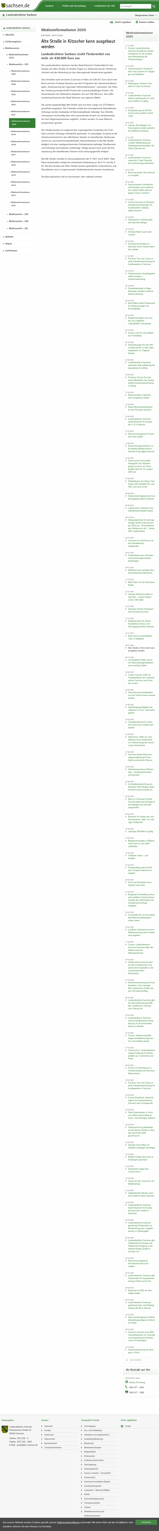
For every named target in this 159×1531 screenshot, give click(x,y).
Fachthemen (11, 251)
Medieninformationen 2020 (21, 123)
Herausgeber (8, 1420)
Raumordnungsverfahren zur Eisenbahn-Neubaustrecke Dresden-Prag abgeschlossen (141, 449)
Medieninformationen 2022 (20, 103)
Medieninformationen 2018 (20, 143)
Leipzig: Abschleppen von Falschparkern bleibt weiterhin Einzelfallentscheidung (141, 128)
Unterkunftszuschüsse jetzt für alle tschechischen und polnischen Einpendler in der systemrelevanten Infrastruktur (140, 968)
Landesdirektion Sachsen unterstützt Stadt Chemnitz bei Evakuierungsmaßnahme (141, 160)
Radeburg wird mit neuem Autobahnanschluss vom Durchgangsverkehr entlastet (141, 624)
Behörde (9, 237)
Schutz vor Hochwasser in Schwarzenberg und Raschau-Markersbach (141, 1071)
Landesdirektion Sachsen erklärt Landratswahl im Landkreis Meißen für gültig (141, 98)
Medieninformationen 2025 (20, 72)
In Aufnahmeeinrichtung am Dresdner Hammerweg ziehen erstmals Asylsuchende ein (141, 787)
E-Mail (128, 1426)
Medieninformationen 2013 (20, 194)
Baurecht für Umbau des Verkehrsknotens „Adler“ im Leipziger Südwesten (141, 819)
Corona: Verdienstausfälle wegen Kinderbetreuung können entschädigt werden (141, 1038)
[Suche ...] (154, 6)
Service (44, 1420)
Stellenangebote (13, 42)
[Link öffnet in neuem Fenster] (15, 8)
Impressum (49, 1435)
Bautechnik (89, 1443)
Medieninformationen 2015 (20, 173)
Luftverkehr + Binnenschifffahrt (97, 1490)
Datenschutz (49, 1439)
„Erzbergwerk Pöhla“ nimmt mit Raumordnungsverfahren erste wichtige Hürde (140, 663)
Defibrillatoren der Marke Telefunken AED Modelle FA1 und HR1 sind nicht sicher (141, 484)
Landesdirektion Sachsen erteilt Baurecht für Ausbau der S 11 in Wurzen (140, 422)
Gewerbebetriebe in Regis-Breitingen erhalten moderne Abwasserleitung (140, 291)
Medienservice (12, 48)
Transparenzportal (92, 1503)
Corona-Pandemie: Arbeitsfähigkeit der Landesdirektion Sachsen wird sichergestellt (141, 1100)
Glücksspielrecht (91, 1469)
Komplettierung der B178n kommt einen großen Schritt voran (140, 113)
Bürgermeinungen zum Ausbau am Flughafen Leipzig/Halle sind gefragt (140, 321)
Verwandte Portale (90, 1420)
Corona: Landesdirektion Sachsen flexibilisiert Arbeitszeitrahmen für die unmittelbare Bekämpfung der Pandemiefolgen (141, 54)
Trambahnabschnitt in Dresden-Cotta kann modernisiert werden (140, 725)
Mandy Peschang (137, 1382)
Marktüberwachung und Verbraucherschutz (94, 1513)
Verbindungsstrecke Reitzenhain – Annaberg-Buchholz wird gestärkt (141, 772)
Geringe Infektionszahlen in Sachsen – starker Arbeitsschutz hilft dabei (140, 597)
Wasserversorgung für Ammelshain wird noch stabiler (138, 1263)
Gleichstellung (90, 1465)
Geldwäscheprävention (94, 1460)
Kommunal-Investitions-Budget (97, 1482)
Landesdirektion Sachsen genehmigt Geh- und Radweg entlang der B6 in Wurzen (141, 1305)
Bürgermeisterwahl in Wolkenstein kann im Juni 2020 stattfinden (141, 844)
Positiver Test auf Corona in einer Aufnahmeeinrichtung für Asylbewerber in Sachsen (141, 261)
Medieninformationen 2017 (20, 153)
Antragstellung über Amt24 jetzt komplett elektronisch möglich (140, 870)
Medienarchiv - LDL (18, 229)
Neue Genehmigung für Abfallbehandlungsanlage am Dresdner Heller (141, 1320)
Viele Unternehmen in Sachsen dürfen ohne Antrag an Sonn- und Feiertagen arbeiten (141, 1115)
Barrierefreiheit (50, 1443)
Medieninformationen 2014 (20, 183)
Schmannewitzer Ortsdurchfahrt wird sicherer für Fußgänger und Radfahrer (141, 71)
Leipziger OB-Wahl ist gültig (140, 831)
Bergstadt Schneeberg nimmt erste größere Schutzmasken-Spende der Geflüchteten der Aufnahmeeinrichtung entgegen (141, 900)
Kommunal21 (89, 1477)
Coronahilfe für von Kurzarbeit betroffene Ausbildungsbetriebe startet (141, 918)
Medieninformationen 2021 (20, 113)
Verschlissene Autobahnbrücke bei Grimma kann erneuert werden (141, 695)
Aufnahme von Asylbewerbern (96, 1435)
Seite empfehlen (129, 1420)
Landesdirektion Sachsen (21, 15)
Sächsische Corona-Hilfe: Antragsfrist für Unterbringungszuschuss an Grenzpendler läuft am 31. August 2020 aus (140, 466)
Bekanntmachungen (92, 1447)
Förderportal (89, 1456)
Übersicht (48, 1426)
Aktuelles (9, 35)
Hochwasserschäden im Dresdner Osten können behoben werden (141, 247)
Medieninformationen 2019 (20, 133)
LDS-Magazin (90, 1426)
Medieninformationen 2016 (20, 163)
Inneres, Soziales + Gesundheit (97, 1473)
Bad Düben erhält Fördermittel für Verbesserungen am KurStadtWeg (141, 306)
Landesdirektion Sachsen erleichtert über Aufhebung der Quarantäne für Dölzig (141, 365)
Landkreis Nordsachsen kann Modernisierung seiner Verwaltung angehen (141, 932)
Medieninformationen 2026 (18, 56)
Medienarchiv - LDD (18, 221)
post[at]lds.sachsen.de (27, 1445)
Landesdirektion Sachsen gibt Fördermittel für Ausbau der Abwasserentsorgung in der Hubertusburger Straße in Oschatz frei (141, 1246)
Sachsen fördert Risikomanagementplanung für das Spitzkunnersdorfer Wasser (140, 757)
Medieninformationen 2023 (20, 93)
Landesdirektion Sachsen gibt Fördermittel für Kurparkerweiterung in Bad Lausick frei (141, 1278)
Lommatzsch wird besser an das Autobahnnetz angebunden (140, 543)
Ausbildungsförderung (93, 1439)
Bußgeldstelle (90, 1452)
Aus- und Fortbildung (93, 1430)
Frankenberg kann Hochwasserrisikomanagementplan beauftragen (141, 558)
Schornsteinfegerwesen (94, 1499)
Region (8, 244)
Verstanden (146, 1522)
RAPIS (87, 1494)
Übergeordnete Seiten (144, 15)
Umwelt (87, 1507)
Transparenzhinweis (53, 1447)
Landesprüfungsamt (92, 1486)
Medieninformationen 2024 (20, 83)
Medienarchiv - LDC (18, 214)
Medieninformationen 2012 (20, 204)
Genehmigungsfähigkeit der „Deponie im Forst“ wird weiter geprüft (141, 710)
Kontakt (47, 1430)
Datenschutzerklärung (68, 1522)
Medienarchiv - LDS (18, 65)
